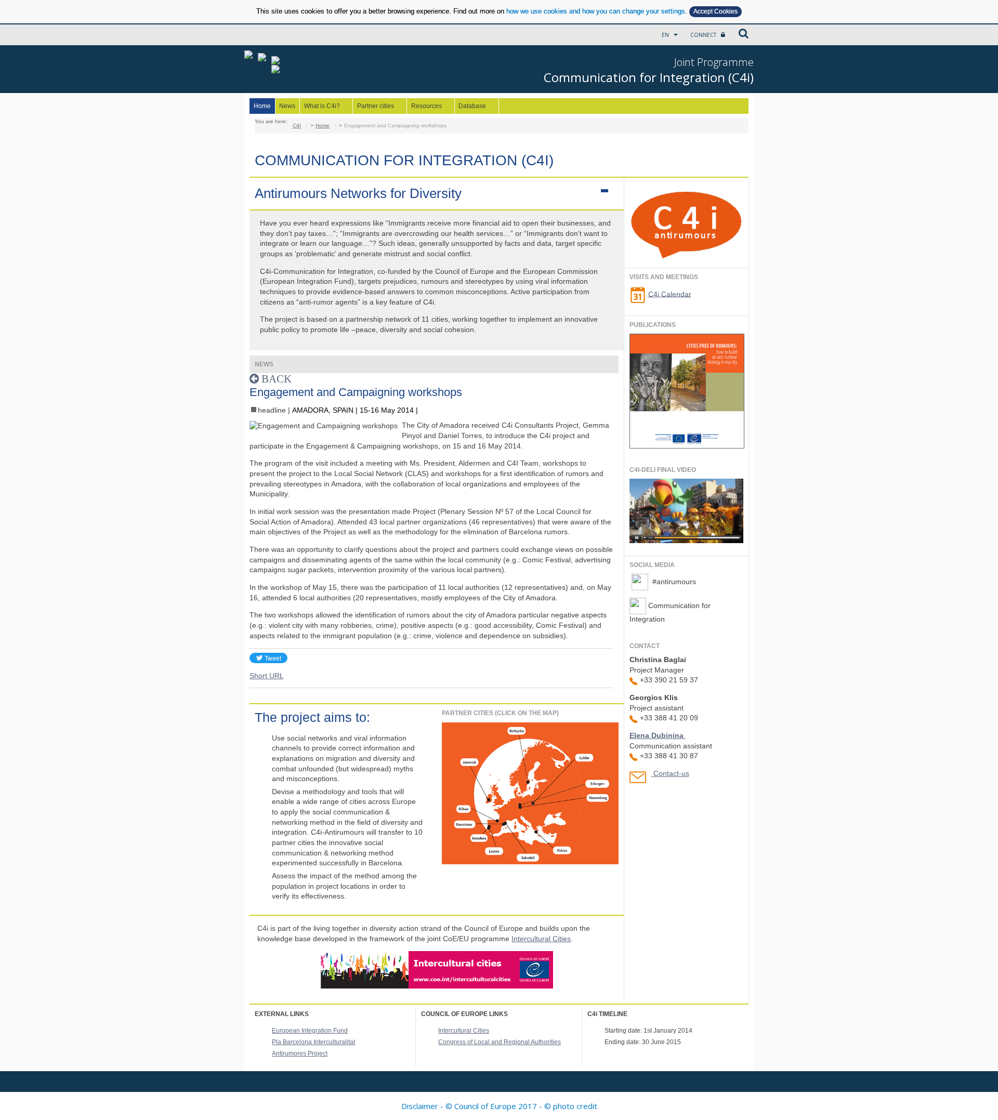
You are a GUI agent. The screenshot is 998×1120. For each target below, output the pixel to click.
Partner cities (373, 106)
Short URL (266, 675)
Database (471, 106)
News (287, 106)
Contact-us (671, 773)
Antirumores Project (299, 1053)
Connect (704, 34)
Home (262, 106)
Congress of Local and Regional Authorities (499, 1042)
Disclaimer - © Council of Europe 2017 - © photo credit (499, 1106)
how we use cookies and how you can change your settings (595, 11)
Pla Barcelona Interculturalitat (313, 1042)
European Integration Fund (310, 1030)
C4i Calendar (669, 293)
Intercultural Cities (541, 938)
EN (666, 34)
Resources (424, 106)
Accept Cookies (715, 11)
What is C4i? (320, 106)
